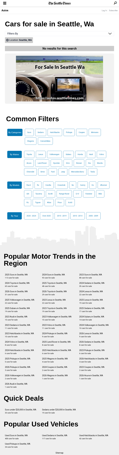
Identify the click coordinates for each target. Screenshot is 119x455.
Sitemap (59, 453)
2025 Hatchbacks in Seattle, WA (56, 351)
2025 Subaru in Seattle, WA (17, 309)
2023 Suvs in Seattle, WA (90, 276)
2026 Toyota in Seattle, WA (54, 293)
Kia (89, 163)
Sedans (41, 132)
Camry (82, 185)
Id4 (28, 194)
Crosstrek (61, 185)
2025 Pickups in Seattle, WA (17, 360)
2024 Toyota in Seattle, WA (17, 284)
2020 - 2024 (31, 216)
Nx (73, 185)
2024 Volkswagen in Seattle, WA (94, 326)
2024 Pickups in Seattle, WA (54, 335)
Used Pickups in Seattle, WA (17, 445)
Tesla (92, 172)
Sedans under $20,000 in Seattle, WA (59, 411)
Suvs (29, 132)
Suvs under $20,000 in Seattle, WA (20, 411)
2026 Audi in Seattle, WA (16, 385)
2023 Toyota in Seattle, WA (54, 309)
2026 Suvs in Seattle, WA (16, 293)
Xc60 (70, 202)
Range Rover (64, 194)
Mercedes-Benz (77, 172)
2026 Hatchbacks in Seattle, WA (93, 360)
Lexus (40, 154)
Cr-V (77, 194)
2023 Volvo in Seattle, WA (53, 326)
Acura (29, 163)
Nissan (79, 163)
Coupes (82, 132)
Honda (80, 154)
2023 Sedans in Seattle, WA (17, 326)
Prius (60, 202)
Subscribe (113, 10)
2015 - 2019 (61, 216)
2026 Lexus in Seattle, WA (91, 335)
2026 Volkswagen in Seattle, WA (19, 377)
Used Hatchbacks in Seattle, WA (93, 437)
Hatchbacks (55, 132)
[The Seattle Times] (60, 3)
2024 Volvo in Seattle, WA (16, 343)
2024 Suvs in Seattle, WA (53, 276)
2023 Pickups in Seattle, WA (92, 351)
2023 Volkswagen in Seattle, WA (57, 318)
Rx (38, 185)
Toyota (29, 154)
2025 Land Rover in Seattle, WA (56, 343)
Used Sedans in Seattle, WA (54, 437)
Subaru (68, 154)
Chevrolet (30, 172)
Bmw (43, 172)
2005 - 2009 (93, 216)
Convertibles (45, 141)
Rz (28, 202)
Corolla (48, 185)
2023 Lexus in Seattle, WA (54, 301)
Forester (88, 194)
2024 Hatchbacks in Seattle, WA (19, 351)
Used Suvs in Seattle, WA (16, 437)
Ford (53, 172)
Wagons (30, 141)
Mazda (100, 163)
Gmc (68, 163)
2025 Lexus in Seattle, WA (91, 301)
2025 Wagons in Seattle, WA (55, 360)
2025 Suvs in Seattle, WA (16, 276)
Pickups (69, 132)
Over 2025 (46, 216)
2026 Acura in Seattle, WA (91, 377)
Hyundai (56, 163)
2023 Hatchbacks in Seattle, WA (19, 335)
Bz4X (50, 194)
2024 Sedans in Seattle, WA (91, 284)
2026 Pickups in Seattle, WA (17, 368)
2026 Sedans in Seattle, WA (91, 343)
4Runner (103, 185)
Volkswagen (54, 154)
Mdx (100, 194)
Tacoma (38, 194)
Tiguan (38, 202)
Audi (91, 154)
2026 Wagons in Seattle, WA (55, 377)
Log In (104, 10)
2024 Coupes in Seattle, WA (54, 368)
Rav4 (29, 185)
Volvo (101, 154)
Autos (4, 10)
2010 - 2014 (77, 216)
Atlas (49, 202)
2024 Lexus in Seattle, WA (91, 293)
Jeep (63, 172)
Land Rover (42, 163)
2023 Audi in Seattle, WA (16, 318)
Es (93, 185)
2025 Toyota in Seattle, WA (54, 284)
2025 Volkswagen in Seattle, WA (19, 301)
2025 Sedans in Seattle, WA (91, 309)
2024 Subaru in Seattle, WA (91, 318)
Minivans (94, 132)
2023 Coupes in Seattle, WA (91, 368)
